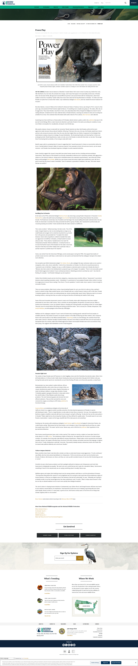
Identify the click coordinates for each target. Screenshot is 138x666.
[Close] (135, 662)
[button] (79, 558)
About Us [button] (56, 7)
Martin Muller (51, 159)
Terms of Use (99, 628)
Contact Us (96, 2)
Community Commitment (97, 637)
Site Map (100, 633)
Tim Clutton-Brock (65, 263)
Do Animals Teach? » (40, 511)
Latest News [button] (101, 7)
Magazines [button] (90, 7)
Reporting (69, 317)
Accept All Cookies (116, 662)
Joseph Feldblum (39, 308)
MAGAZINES (63, 624)
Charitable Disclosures (97, 631)
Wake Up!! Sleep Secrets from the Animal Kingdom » (49, 517)
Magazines (73, 23)
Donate (134, 2)
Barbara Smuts (63, 216)
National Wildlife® (81, 23)
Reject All (105, 662)
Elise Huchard (86, 114)
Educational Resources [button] (78, 7)
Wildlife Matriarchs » (40, 515)
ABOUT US (41, 624)
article (50, 436)
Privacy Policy (99, 630)
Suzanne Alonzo (39, 408)
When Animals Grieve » (41, 509)
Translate (26, 658)
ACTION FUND (86, 624)
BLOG (74, 624)
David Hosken (68, 423)
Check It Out (47, 616)
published (91, 120)
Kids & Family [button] (65, 7)
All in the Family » (39, 513)
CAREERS (97, 624)
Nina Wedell (77, 423)
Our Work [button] (36, 7)
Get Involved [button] (46, 7)
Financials (100, 635)
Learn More (47, 593)
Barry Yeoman (39, 499)
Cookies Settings (95, 662)
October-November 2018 (91, 23)
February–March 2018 (67, 499)
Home (69, 23)
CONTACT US (52, 624)
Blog (102, 2)
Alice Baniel (77, 99)
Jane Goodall (66, 218)
